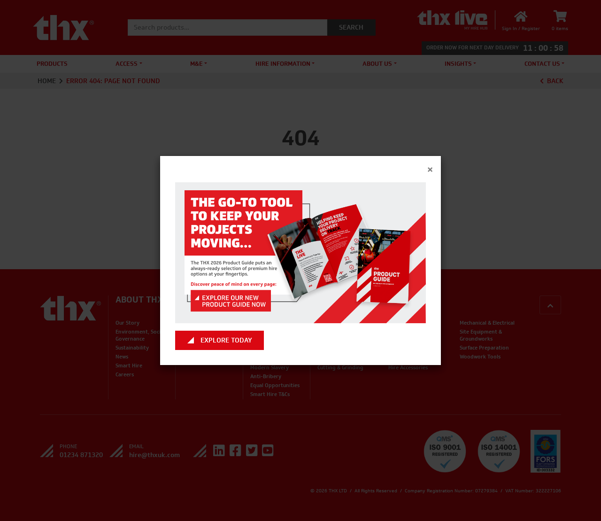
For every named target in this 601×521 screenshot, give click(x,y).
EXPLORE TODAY (226, 340)
